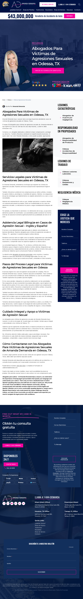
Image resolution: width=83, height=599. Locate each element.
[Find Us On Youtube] (11, 503)
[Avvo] (21, 478)
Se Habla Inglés (48, 4)
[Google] (8, 478)
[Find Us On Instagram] (15, 503)
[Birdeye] (20, 482)
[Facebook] (33, 478)
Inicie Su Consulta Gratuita (48, 70)
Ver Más (69, 16)
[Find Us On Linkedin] (23, 503)
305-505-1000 (21, 366)
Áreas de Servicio (59, 10)
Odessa (9, 100)
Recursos (70, 10)
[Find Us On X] (8, 503)
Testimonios (40, 10)
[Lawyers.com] (33, 482)
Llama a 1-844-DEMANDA (47, 497)
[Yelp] (8, 482)
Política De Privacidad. (62, 590)
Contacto (77, 10)
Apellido (9, 563)
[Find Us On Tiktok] (19, 503)
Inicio (3, 100)
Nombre (9, 556)
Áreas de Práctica (28, 10)
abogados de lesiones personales (23, 254)
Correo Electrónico (12, 549)
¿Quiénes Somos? (15, 10)
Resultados (49, 10)
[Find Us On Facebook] (4, 503)
